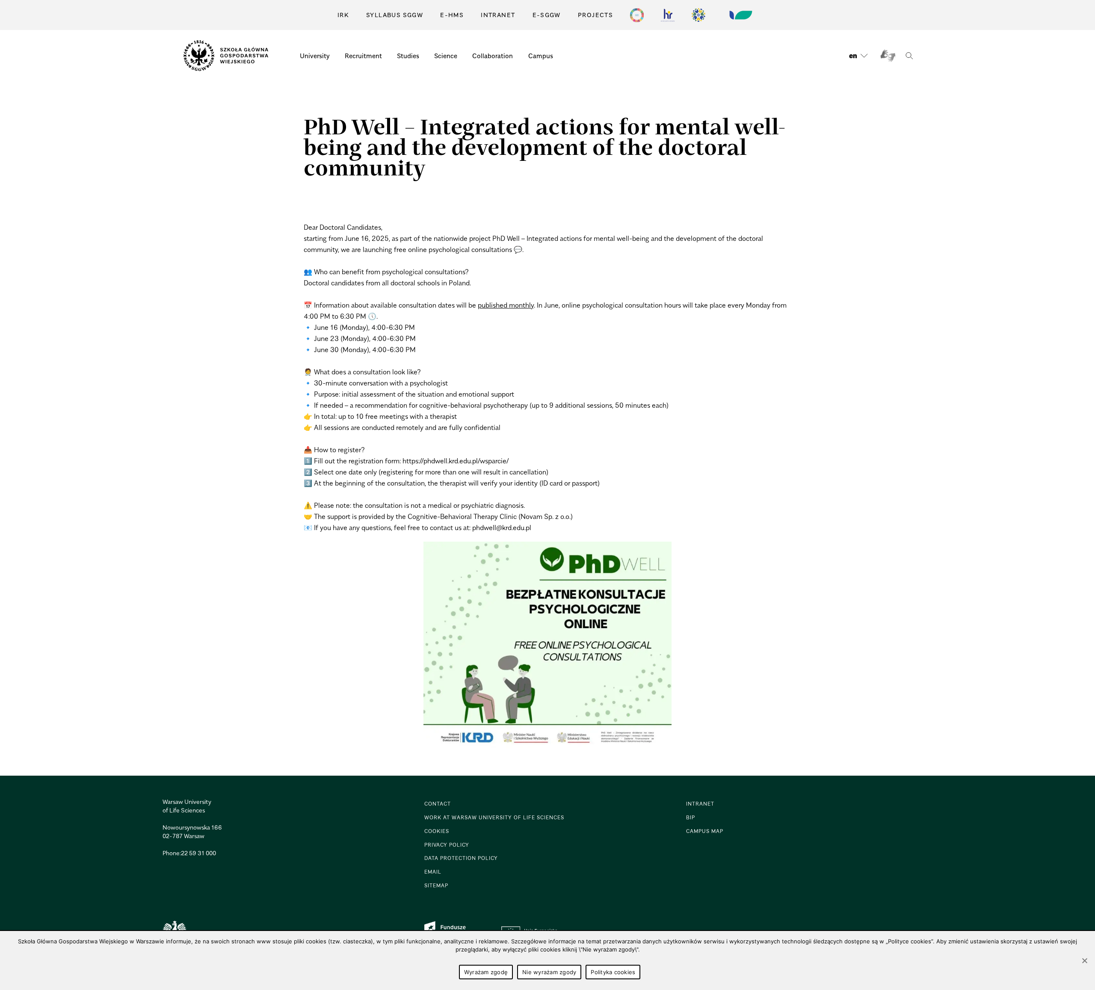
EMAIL (432, 871)
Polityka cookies (613, 972)
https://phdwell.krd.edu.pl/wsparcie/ (455, 460)
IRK (343, 14)
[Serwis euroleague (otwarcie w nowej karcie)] (698, 15)
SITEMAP (436, 885)
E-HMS (452, 14)
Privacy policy (446, 845)
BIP (690, 817)
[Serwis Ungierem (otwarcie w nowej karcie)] (740, 15)
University (315, 55)
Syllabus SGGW (394, 14)
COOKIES (436, 831)
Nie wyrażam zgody (549, 972)
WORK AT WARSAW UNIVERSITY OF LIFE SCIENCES (494, 817)
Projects (595, 14)
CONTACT (437, 803)
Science (445, 55)
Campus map (704, 831)
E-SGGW (547, 14)
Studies (408, 55)
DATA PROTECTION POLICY (461, 858)
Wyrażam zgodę (486, 972)
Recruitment (363, 55)
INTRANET (498, 14)
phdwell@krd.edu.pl (501, 527)
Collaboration (492, 55)
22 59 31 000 (198, 853)
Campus (540, 55)
